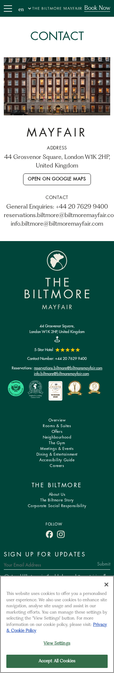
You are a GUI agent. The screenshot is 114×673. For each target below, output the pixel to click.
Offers (57, 432)
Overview (57, 420)
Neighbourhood (57, 437)
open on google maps (57, 179)
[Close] (106, 584)
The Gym (57, 443)
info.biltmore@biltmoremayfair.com (61, 373)
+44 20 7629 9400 (71, 358)
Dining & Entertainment (57, 454)
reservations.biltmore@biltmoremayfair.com (68, 368)
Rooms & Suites (57, 426)
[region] (57, 624)
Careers (57, 466)
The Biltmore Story (57, 500)
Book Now (97, 8)
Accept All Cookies (57, 661)
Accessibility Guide (56, 460)
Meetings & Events (56, 449)
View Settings (57, 643)
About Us (57, 495)
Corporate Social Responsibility (57, 506)
